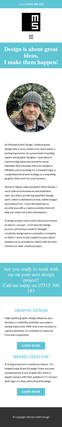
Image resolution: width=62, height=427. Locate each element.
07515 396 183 (34, 4)
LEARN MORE (31, 345)
